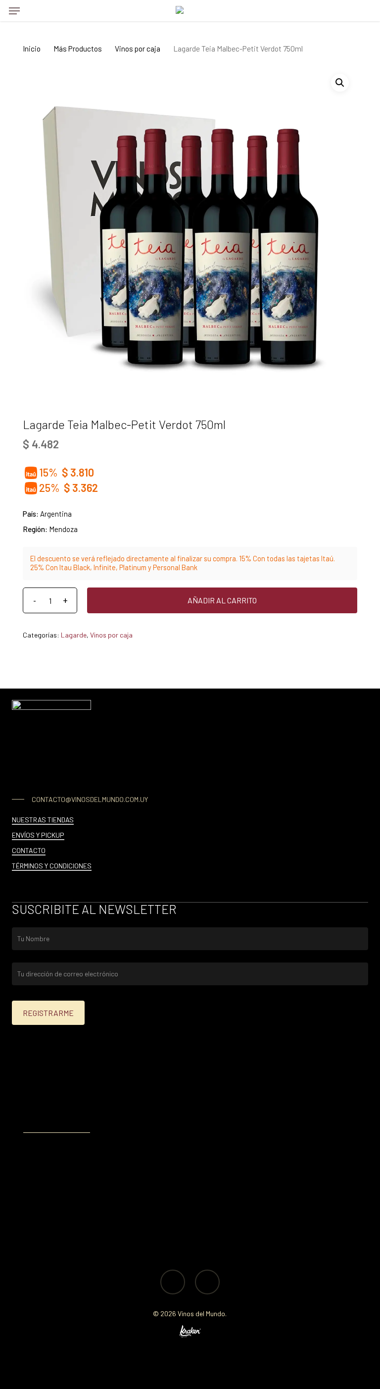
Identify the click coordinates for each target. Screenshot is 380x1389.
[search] (34, 10)
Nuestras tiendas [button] (43, 819)
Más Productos (77, 48)
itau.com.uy (100, 1113)
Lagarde (74, 635)
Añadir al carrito (222, 600)
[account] (342, 10)
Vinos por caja (137, 48)
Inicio (32, 48)
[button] (14, 11)
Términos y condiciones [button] (52, 865)
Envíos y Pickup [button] (38, 835)
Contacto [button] (29, 850)
